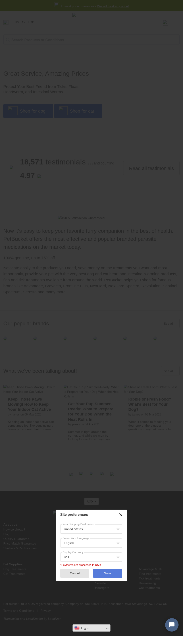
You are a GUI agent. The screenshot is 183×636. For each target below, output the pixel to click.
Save (107, 573)
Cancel (75, 573)
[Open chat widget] (172, 625)
